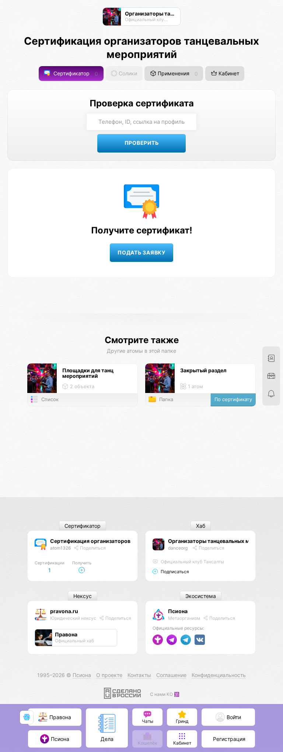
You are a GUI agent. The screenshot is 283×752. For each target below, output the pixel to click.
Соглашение (171, 675)
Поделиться (92, 548)
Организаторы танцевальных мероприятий (224, 541)
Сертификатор (75, 74)
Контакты (139, 675)
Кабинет (228, 74)
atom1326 (60, 548)
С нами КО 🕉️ (164, 694)
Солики (127, 74)
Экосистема (200, 596)
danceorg (178, 548)
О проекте (109, 675)
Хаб (200, 526)
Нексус (82, 596)
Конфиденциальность (219, 675)
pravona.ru (64, 611)
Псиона (178, 611)
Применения (177, 74)
